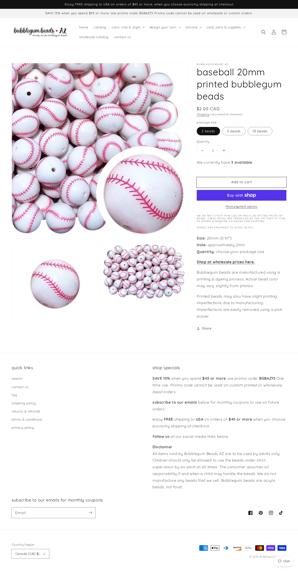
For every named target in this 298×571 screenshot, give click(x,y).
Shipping (203, 114)
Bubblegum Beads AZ (273, 556)
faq (14, 395)
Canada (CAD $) (27, 553)
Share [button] (206, 328)
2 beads (208, 131)
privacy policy (23, 427)
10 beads (260, 131)
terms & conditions (27, 419)
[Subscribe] (90, 513)
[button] (263, 32)
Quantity (203, 141)
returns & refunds (26, 411)
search (17, 378)
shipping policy (24, 403)
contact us (20, 387)
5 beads (234, 131)
